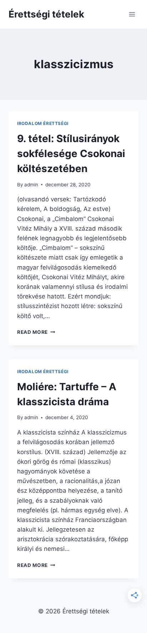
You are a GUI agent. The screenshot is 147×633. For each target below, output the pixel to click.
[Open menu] (131, 14)
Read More (36, 332)
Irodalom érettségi (43, 123)
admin (31, 184)
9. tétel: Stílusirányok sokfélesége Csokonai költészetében (71, 153)
